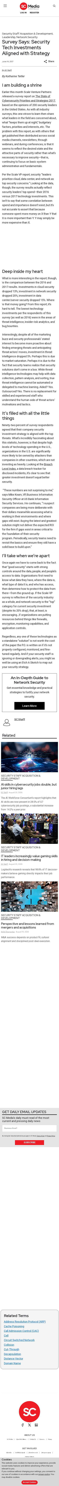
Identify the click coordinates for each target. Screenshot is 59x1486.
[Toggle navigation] (5, 6)
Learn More (29, 705)
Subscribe (29, 1142)
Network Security (27, 37)
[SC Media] (29, 6)
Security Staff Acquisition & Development (27, 33)
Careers (41, 1439)
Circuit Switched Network (19, 1340)
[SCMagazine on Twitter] (29, 1425)
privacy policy (44, 1474)
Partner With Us (29, 1457)
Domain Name (12, 1363)
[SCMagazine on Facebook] (23, 1425)
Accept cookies (29, 1482)
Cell (6, 1335)
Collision (9, 1344)
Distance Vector (13, 1358)
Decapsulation (12, 1354)
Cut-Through (11, 1349)
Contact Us (33, 1439)
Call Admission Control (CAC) (21, 1330)
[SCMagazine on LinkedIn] (36, 1425)
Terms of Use (40, 1136)
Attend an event (33, 1452)
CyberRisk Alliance (21, 1439)
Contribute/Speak (20, 1452)
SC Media (10, 1439)
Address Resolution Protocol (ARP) (25, 1321)
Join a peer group (46, 1452)
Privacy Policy (51, 1136)
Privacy (50, 1439)
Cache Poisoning (14, 1326)
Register (34, 13)
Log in (23, 13)
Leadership (8, 37)
